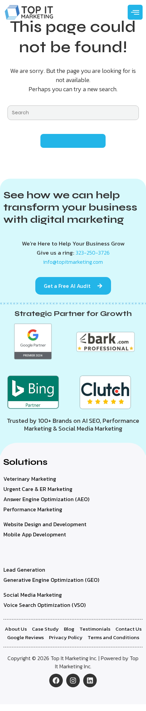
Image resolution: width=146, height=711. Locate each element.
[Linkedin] (90, 680)
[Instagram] (73, 680)
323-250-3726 (93, 253)
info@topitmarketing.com (73, 262)
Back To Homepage (73, 141)
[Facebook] (56, 680)
